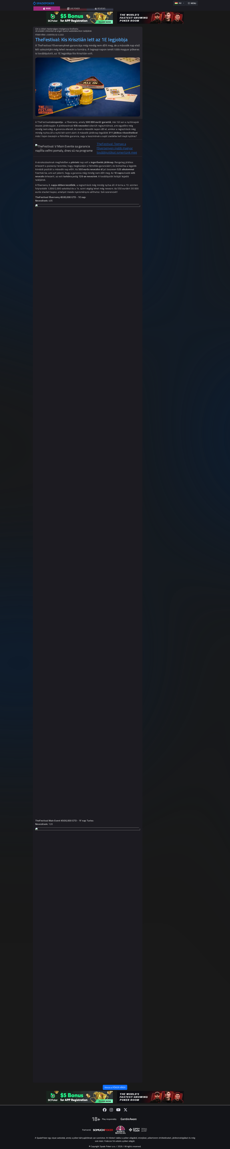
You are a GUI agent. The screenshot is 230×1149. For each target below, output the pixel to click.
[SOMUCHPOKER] (103, 1129)
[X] (125, 1110)
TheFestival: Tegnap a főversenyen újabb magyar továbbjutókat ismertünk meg (117, 148)
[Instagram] (111, 1110)
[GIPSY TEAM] (138, 1130)
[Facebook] (104, 1110)
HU (180, 3)
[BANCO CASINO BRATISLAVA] (120, 1129)
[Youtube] (118, 1110)
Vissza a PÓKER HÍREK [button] (115, 1087)
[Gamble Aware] (129, 1119)
